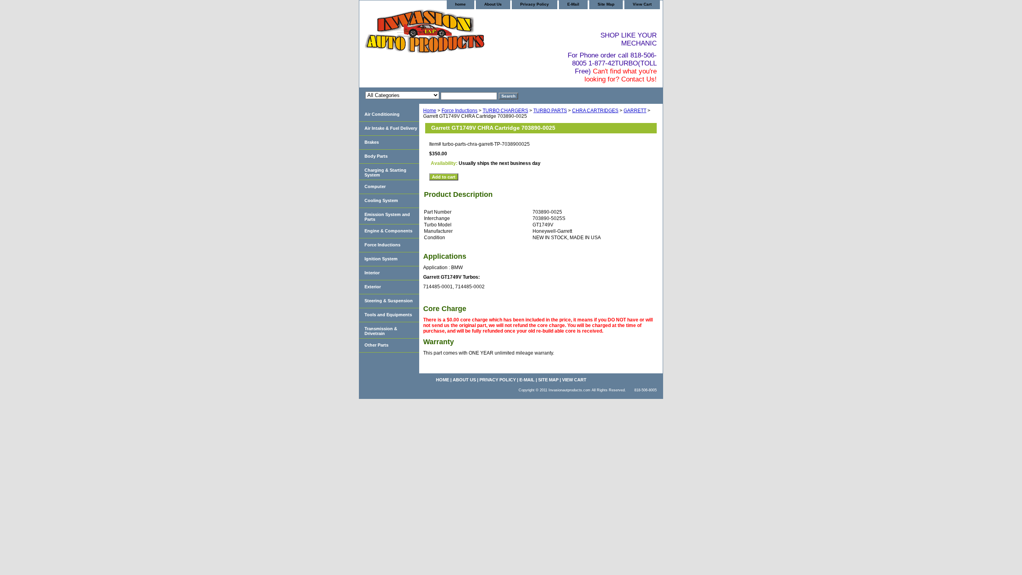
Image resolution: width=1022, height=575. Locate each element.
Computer (375, 186)
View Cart (642, 4)
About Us (493, 4)
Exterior (372, 286)
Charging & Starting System (385, 172)
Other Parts (376, 345)
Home (429, 110)
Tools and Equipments (388, 314)
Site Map (606, 4)
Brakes (371, 142)
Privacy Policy (534, 4)
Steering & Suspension (388, 300)
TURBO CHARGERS (505, 110)
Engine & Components (388, 230)
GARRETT (635, 110)
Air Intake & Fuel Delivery (390, 128)
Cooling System (381, 200)
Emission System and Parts (387, 217)
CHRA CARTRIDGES (595, 110)
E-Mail (573, 4)
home (460, 4)
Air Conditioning (382, 114)
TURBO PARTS (550, 110)
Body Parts (376, 156)
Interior (372, 272)
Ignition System (381, 258)
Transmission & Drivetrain (380, 331)
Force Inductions (459, 110)
